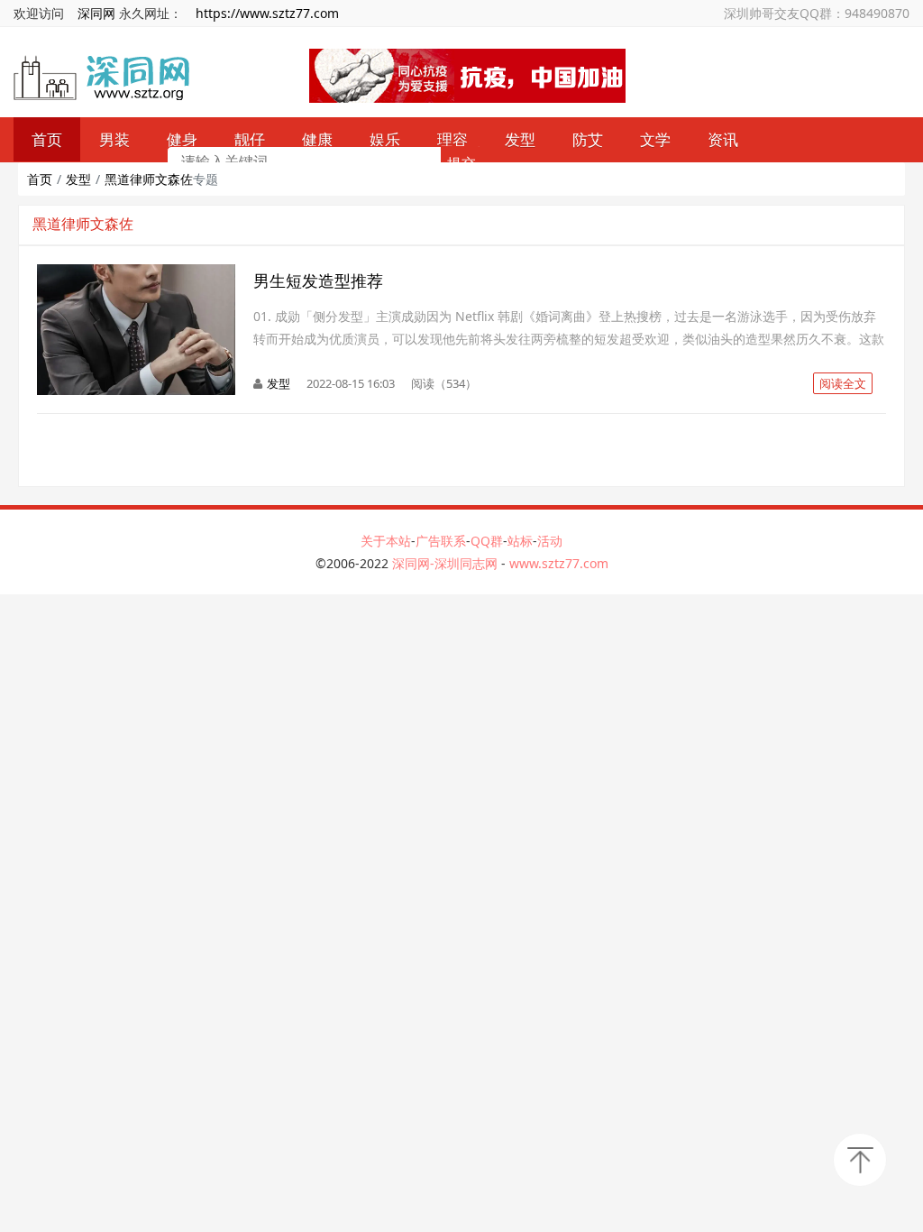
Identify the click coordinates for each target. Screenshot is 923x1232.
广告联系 (441, 540)
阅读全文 (842, 383)
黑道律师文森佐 (149, 179)
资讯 (723, 139)
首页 (39, 179)
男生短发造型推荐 (318, 280)
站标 (520, 540)
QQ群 (487, 540)
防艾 (587, 139)
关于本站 (386, 540)
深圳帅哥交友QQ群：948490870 (816, 13)
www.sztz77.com (558, 563)
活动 (549, 540)
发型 (520, 139)
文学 (655, 139)
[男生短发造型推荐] (136, 273)
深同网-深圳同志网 (446, 563)
